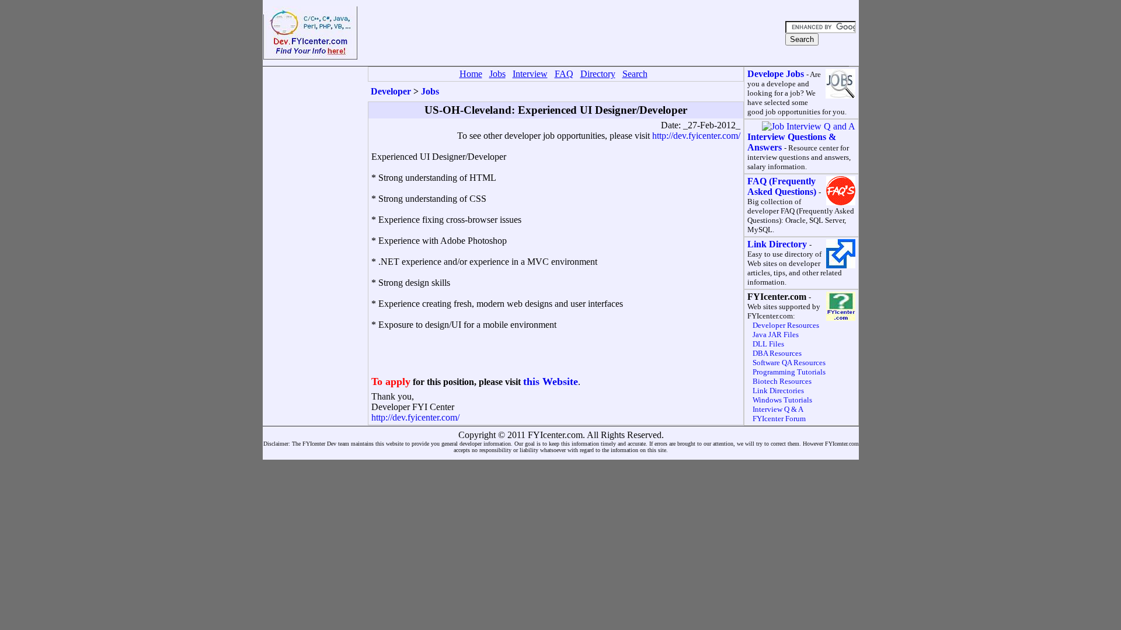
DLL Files (768, 344)
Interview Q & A (778, 409)
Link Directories (778, 390)
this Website (550, 381)
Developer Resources (786, 325)
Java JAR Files (776, 334)
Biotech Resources (782, 381)
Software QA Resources (789, 362)
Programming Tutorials (789, 372)
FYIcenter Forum (779, 418)
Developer (391, 91)
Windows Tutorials (782, 400)
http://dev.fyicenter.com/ (696, 136)
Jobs (430, 91)
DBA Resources (777, 353)
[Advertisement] (569, 33)
